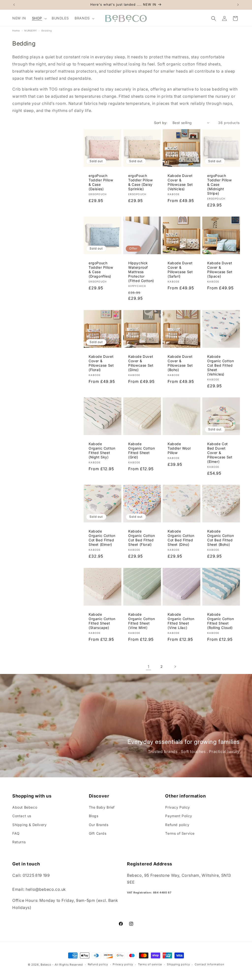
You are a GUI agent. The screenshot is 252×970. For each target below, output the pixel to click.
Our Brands (99, 825)
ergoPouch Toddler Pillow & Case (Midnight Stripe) (219, 184)
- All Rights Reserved (67, 964)
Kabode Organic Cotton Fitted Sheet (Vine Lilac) (181, 621)
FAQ (16, 833)
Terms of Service (180, 833)
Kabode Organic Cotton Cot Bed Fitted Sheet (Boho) (220, 538)
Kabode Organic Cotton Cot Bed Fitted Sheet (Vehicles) (220, 365)
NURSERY (30, 30)
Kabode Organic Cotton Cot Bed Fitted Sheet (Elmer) (102, 538)
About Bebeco (24, 807)
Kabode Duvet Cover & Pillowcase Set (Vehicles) (180, 182)
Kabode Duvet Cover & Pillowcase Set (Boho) (180, 363)
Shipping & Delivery (29, 825)
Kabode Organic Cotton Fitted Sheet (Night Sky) (102, 450)
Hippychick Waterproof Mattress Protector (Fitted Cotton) (141, 272)
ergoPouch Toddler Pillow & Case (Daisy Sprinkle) (140, 182)
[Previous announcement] (14, 4)
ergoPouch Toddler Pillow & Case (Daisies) (101, 182)
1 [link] (148, 666)
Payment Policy (178, 816)
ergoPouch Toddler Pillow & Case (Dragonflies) (101, 270)
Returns (19, 842)
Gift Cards (98, 833)
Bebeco (46, 964)
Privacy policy (123, 964)
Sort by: (161, 123)
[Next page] (175, 666)
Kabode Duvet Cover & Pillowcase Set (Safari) (180, 270)
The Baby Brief (102, 807)
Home (16, 30)
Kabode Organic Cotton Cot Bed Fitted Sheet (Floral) (141, 538)
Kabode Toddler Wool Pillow (179, 447)
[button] (39, 18)
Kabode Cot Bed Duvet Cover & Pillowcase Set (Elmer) (219, 452)
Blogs (93, 816)
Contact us (21, 816)
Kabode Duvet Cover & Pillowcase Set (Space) (219, 270)
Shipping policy (178, 964)
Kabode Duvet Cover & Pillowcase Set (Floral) (101, 363)
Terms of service (150, 964)
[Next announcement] (238, 4)
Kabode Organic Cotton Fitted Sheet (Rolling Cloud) (220, 621)
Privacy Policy (177, 807)
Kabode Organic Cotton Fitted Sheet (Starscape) (102, 621)
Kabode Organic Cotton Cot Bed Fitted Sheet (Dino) (181, 538)
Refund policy (177, 825)
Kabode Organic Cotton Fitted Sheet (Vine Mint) (141, 621)
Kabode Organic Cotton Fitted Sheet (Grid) (141, 450)
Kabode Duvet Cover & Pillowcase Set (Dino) (140, 363)
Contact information (209, 964)
